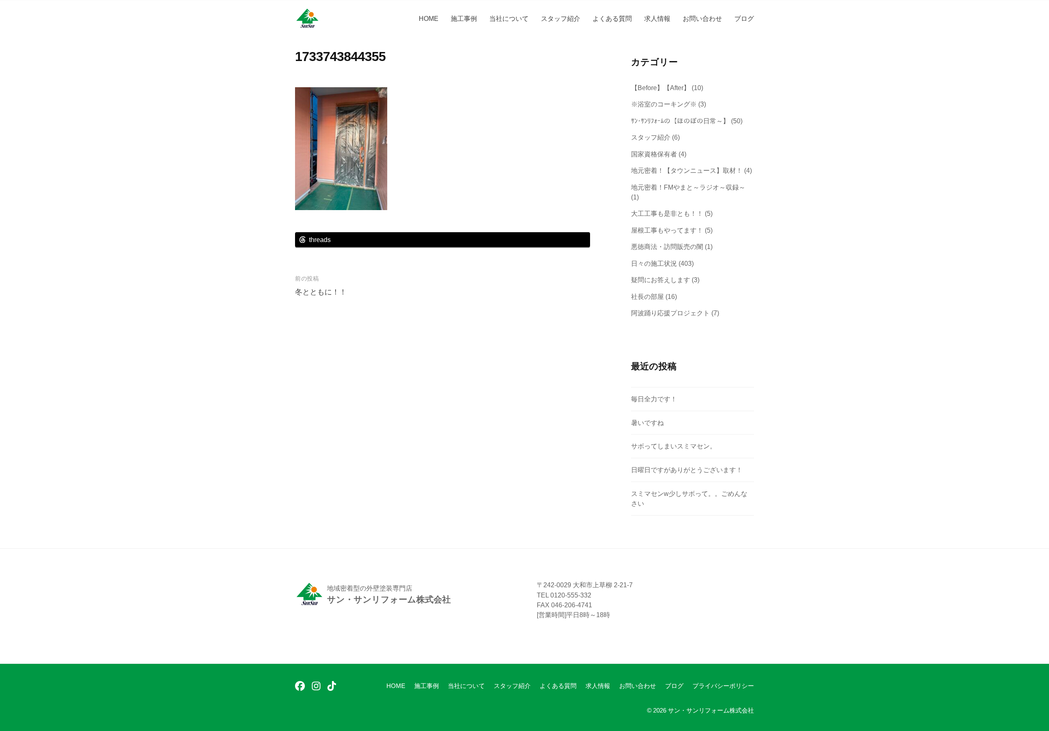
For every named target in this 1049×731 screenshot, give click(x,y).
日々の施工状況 (654, 263)
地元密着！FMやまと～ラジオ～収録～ (688, 187)
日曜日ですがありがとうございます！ (686, 469)
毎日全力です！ (654, 399)
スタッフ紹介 (560, 18)
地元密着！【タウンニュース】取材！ (686, 170)
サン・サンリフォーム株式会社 (711, 710)
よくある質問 (612, 18)
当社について (509, 18)
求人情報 (657, 18)
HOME (428, 18)
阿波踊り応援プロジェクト (670, 313)
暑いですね (647, 422)
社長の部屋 (647, 296)
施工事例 (464, 18)
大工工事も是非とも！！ (667, 213)
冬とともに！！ (321, 292)
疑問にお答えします (660, 279)
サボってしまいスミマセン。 (673, 446)
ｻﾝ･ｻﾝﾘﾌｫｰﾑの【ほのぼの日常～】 (680, 120)
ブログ (744, 18)
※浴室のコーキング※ (664, 104)
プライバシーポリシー (723, 685)
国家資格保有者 (654, 154)
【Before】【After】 (660, 87)
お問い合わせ (702, 18)
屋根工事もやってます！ (667, 230)
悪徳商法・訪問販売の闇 (667, 246)
